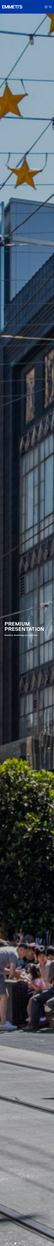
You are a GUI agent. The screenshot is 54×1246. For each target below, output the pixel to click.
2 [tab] (11, 1243)
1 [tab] (7, 1243)
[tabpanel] (27, 630)
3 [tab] (15, 1243)
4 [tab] (20, 1243)
